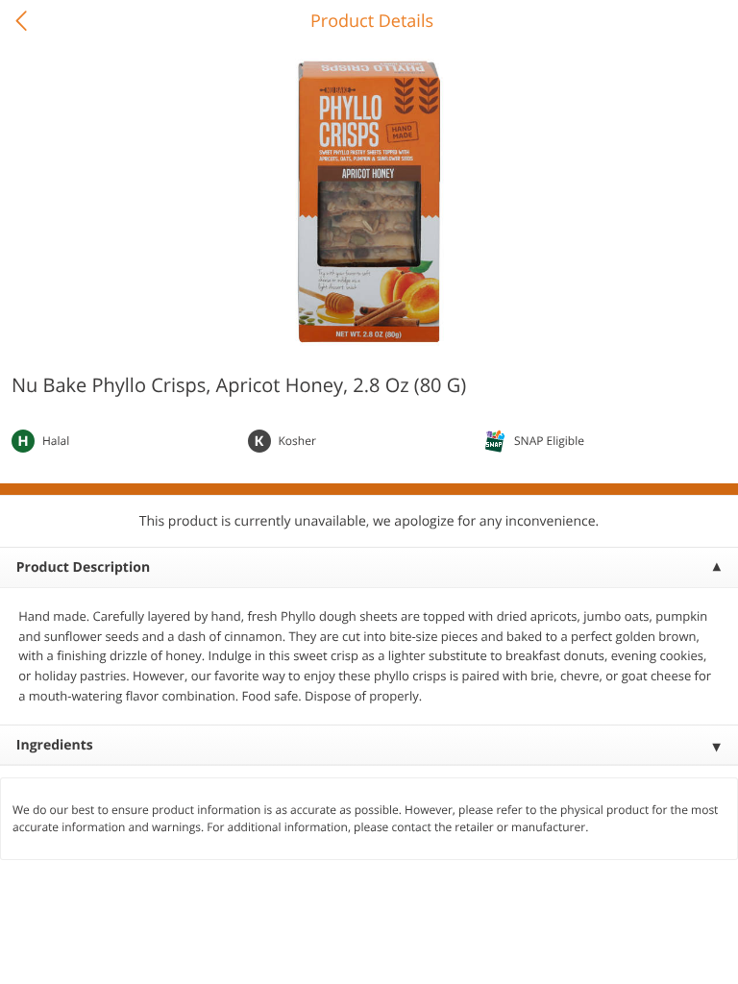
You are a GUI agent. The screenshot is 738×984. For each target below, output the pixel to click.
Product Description (83, 567)
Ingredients (54, 745)
